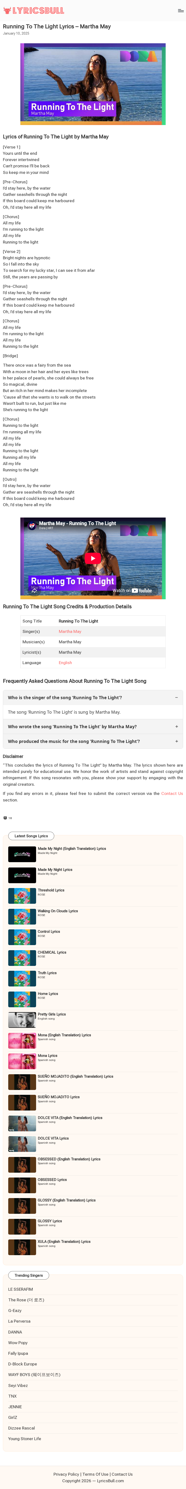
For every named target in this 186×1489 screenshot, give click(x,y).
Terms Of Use (95, 1474)
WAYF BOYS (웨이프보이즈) (34, 1374)
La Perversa (19, 1321)
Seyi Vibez (18, 1385)
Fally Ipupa (18, 1353)
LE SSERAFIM (20, 1289)
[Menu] (180, 10)
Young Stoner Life (24, 1438)
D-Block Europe (22, 1364)
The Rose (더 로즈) (26, 1299)
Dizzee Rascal (21, 1428)
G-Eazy (15, 1310)
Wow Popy (18, 1342)
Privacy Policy (66, 1474)
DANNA (15, 1332)
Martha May (70, 631)
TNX (12, 1396)
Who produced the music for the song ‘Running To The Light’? (74, 741)
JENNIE (15, 1406)
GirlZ (12, 1417)
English (65, 662)
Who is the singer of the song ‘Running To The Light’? (65, 697)
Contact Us (172, 793)
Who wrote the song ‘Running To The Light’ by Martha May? (72, 726)
